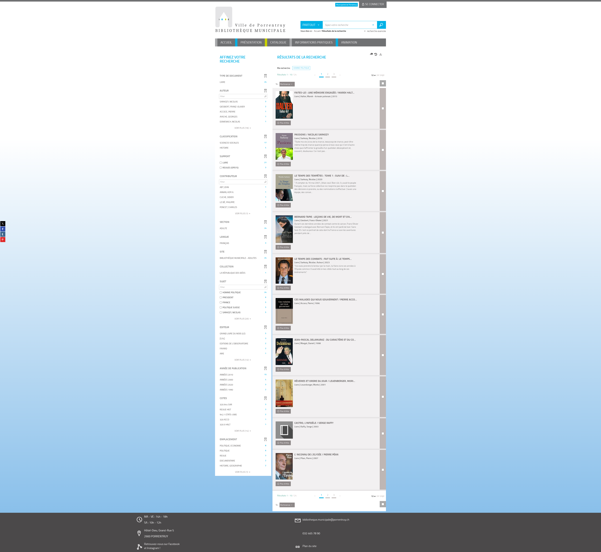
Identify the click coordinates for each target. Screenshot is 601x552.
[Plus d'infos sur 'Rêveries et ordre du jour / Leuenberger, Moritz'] (284, 393)
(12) (241, 359)
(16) (241, 127)
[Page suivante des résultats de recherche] (340, 75)
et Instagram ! (152, 548)
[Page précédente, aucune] (315, 75)
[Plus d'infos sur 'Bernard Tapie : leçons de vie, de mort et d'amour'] (284, 229)
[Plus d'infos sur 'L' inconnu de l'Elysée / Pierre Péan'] (284, 466)
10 (372, 75)
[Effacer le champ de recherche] (373, 25)
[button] (243, 82)
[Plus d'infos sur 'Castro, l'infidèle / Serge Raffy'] (284, 430)
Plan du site (309, 546)
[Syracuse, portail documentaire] (250, 19)
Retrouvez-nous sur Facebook (162, 544)
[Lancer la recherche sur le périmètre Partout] (381, 25)
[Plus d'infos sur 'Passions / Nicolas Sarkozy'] (284, 146)
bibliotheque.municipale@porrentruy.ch (326, 519)
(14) (241, 430)
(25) (241, 318)
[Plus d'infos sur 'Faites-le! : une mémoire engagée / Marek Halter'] (284, 105)
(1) (242, 213)
